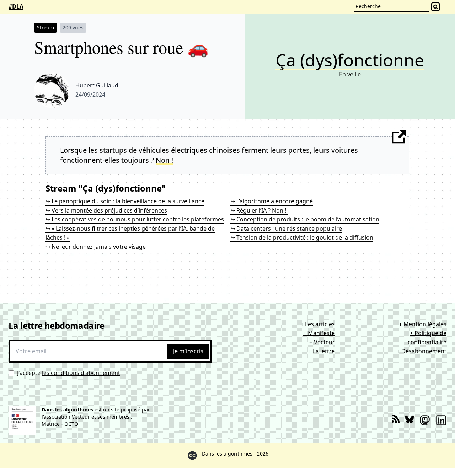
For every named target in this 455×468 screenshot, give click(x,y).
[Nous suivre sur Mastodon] (424, 420)
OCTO (71, 423)
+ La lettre (321, 351)
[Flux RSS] (396, 420)
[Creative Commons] (192, 455)
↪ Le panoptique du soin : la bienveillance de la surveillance (125, 201)
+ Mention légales (422, 324)
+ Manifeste (319, 333)
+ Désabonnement (421, 351)
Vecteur (81, 416)
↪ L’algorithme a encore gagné (271, 201)
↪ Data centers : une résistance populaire (286, 228)
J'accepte (68, 373)
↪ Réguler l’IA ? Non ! (259, 210)
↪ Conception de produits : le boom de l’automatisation (304, 219)
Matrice (51, 423)
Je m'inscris (188, 351)
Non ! (164, 160)
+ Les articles (317, 324)
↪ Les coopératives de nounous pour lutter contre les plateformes (135, 219)
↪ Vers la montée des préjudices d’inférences (106, 210)
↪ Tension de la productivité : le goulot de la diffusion (301, 237)
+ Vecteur (322, 342)
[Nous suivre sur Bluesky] (409, 420)
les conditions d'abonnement (81, 373)
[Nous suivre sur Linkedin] (441, 420)
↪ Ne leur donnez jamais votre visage (96, 247)
